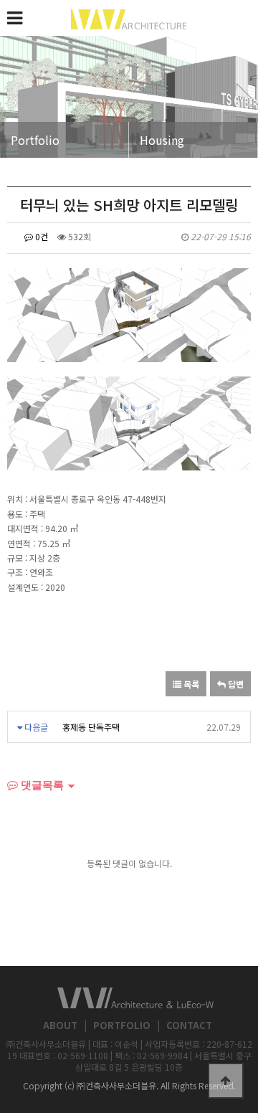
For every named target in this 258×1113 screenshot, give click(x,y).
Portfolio (35, 139)
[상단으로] (226, 1081)
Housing (162, 139)
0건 (40, 236)
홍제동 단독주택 (91, 727)
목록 (190, 684)
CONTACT (189, 1025)
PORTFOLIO (121, 1025)
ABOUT (60, 1025)
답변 (235, 684)
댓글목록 (41, 785)
